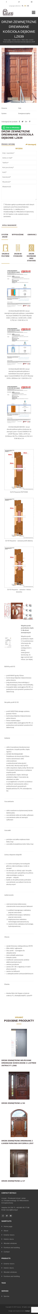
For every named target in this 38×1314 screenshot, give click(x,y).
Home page (7, 40)
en (25, 6)
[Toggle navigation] (34, 12)
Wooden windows (10, 1243)
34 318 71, (12, 1207)
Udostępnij (31, 144)
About (6, 1231)
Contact (7, 1252)
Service (6, 1296)
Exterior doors (16, 40)
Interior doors (9, 1239)
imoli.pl (27, 1311)
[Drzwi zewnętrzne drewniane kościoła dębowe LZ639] (29, 121)
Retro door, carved (27, 40)
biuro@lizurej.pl (12, 1210)
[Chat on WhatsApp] (11, 127)
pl (22, 6)
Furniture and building (12, 1247)
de (28, 6)
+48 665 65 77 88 (23, 1207)
